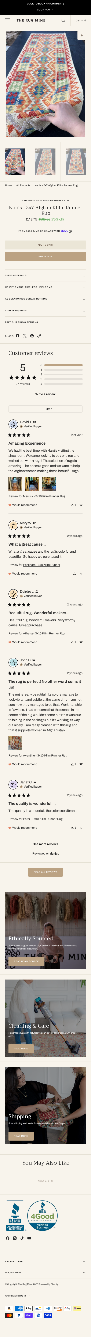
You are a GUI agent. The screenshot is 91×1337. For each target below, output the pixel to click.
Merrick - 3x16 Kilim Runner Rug (44, 496)
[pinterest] (32, 337)
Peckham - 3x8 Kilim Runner (41, 564)
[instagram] (14, 1238)
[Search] (63, 20)
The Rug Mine (25, 1284)
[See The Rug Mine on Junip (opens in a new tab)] (54, 854)
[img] (34, 422)
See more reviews (45, 844)
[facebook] (17, 337)
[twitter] (25, 337)
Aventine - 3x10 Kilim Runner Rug (45, 755)
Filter (48, 409)
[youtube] (29, 1238)
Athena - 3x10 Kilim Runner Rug (44, 633)
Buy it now (45, 256)
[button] (7, 20)
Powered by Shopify (48, 1284)
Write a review (45, 394)
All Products (23, 185)
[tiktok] (22, 1238)
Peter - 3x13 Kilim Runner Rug (43, 819)
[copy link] (39, 337)
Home (8, 185)
